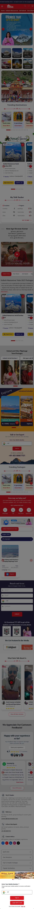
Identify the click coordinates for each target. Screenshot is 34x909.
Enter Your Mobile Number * (10, 884)
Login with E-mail (17, 903)
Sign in (17, 898)
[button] (4, 892)
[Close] (31, 874)
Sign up (23, 906)
